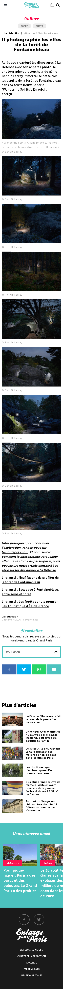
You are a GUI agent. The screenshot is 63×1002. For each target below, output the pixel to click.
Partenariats (32, 969)
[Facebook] (24, 919)
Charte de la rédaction (31, 956)
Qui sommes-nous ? (31, 950)
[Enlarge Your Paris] (31, 7)
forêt (24, 25)
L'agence (31, 963)
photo (39, 25)
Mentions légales (31, 975)
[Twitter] (39, 919)
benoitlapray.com (15, 552)
